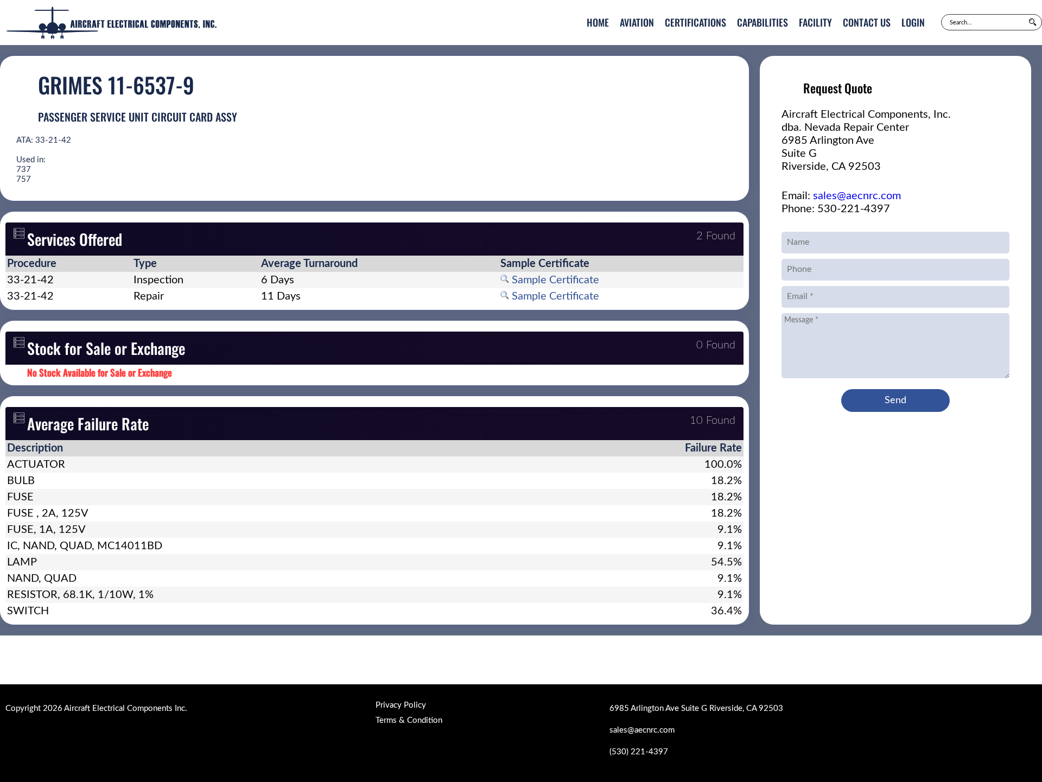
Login (913, 22)
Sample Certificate (554, 280)
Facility (815, 22)
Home (598, 22)
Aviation (637, 22)
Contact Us (867, 22)
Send (895, 400)
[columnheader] (68, 264)
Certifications (695, 22)
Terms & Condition (409, 720)
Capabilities (762, 22)
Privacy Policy (401, 705)
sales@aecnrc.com (857, 195)
